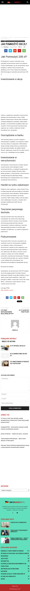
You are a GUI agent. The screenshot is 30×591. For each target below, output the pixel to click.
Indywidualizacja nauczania (10, 569)
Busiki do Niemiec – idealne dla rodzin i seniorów (14, 434)
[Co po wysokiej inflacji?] (5, 348)
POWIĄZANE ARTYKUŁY (8, 339)
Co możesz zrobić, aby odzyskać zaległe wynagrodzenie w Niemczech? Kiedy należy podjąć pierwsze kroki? (15, 420)
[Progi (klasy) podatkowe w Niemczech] (5, 532)
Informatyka (5, 561)
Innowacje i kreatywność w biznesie (12, 551)
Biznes (3, 579)
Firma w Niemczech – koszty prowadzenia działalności (19, 538)
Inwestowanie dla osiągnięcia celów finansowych (15, 41)
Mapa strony (15, 586)
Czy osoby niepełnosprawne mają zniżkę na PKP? (7, 311)
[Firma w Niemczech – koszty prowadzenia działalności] (5, 540)
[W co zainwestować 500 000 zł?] (5, 355)
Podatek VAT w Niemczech (18, 522)
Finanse (2, 41)
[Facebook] (12, 513)
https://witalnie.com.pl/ (7, 290)
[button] (27, 2)
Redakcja (6, 47)
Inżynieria (4, 571)
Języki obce (4, 558)
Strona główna (4, 37)
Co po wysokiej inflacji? (17, 346)
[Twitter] (17, 513)
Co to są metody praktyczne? (24, 311)
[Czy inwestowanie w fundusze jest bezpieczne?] (5, 363)
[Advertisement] (15, 20)
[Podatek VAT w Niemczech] (5, 525)
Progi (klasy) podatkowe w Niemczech (18, 531)
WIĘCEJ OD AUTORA (8, 341)
